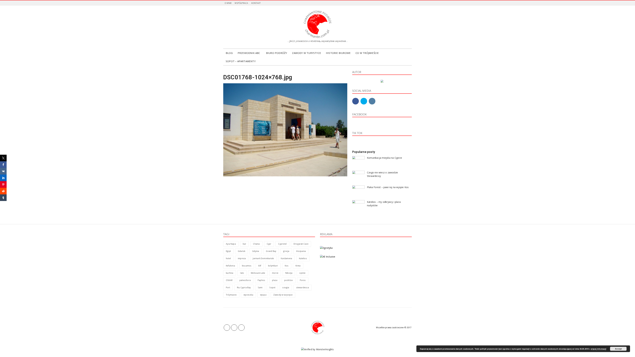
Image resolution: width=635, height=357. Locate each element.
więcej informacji (598, 349)
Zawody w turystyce (283, 294)
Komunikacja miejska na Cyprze (384, 157)
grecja (286, 251)
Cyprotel (282, 243)
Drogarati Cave (301, 243)
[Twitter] (230, 27)
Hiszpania (301, 251)
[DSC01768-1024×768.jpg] (285, 129)
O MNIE (228, 3)
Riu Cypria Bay (244, 287)
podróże (288, 280)
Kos (287, 265)
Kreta (298, 265)
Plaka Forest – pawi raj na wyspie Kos (388, 187)
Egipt (228, 251)
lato (242, 273)
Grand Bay (271, 251)
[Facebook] (225, 27)
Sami (260, 287)
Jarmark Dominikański (263, 258)
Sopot (272, 287)
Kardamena (286, 258)
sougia (285, 287)
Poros (303, 280)
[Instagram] (235, 27)
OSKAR (229, 280)
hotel (228, 258)
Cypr (269, 243)
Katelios (303, 258)
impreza (242, 258)
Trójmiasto (231, 294)
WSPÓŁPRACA (241, 3)
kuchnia (229, 273)
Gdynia (255, 251)
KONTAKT (256, 3)
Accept (618, 348)
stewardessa (302, 287)
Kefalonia (230, 265)
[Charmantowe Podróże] (317, 327)
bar (244, 243)
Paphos (261, 280)
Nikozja (288, 273)
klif (259, 265)
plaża (274, 280)
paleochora (245, 280)
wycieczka (248, 294)
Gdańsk (241, 251)
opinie (302, 273)
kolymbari (273, 265)
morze (275, 273)
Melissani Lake (258, 273)
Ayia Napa (231, 243)
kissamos (247, 265)
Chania (256, 243)
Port (228, 287)
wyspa (263, 294)
